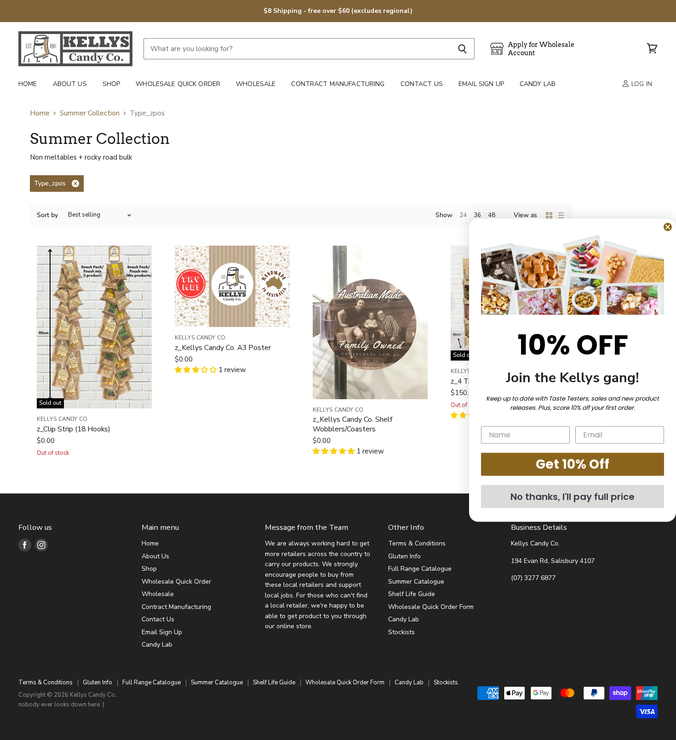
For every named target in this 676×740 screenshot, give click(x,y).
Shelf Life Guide (411, 594)
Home (27, 84)
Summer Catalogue (416, 581)
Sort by (47, 215)
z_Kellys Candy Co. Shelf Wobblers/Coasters (352, 424)
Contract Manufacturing (337, 84)
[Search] (462, 48)
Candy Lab (538, 84)
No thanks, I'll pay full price (572, 496)
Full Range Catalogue (420, 568)
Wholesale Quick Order (178, 84)
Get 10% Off (572, 464)
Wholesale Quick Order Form (431, 606)
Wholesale (255, 84)
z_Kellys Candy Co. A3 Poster (223, 348)
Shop (111, 84)
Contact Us (422, 84)
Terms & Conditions (417, 543)
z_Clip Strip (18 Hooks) (73, 429)
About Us (70, 84)
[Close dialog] (667, 226)
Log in (641, 84)
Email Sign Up (481, 84)
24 (463, 215)
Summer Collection (90, 113)
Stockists (401, 632)
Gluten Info (404, 556)
